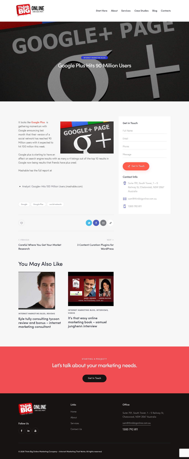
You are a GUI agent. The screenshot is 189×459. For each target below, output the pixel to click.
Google (24, 204)
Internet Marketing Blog (94, 58)
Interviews (102, 310)
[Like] (21, 223)
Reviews (51, 313)
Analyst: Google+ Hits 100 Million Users (43, 186)
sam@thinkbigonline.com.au (142, 198)
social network (55, 204)
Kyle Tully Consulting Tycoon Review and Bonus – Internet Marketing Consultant (39, 322)
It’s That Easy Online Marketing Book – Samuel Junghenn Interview (87, 322)
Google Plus (38, 204)
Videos (71, 313)
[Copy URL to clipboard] (110, 223)
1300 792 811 (135, 206)
